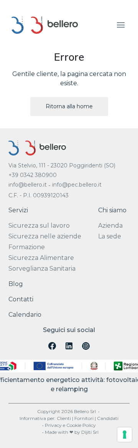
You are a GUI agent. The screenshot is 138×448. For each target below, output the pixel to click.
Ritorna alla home (69, 106)
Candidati (107, 418)
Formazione (26, 247)
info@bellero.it (27, 184)
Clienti (64, 418)
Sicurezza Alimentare (41, 257)
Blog (15, 284)
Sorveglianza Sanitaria (42, 268)
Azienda (110, 225)
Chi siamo (112, 210)
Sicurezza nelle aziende (44, 236)
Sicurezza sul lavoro (39, 225)
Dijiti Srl (90, 432)
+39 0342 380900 (32, 175)
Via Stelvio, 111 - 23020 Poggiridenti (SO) (61, 165)
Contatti (20, 299)
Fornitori (84, 418)
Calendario (24, 314)
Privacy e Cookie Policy (70, 425)
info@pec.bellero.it (77, 184)
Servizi (18, 210)
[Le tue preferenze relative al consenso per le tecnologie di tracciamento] (124, 434)
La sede (109, 236)
